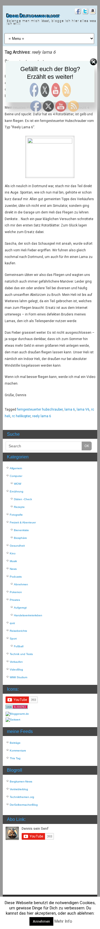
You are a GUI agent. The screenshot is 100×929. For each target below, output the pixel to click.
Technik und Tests (21, 654)
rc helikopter (21, 416)
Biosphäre (20, 537)
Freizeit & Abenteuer (23, 522)
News (13, 568)
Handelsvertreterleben (28, 615)
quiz (12, 623)
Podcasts (16, 576)
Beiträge (15, 742)
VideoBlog (16, 669)
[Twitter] (84, 12)
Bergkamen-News (21, 781)
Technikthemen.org (22, 796)
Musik (13, 561)
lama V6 (83, 409)
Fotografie (16, 514)
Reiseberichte (18, 630)
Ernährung (16, 491)
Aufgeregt (20, 607)
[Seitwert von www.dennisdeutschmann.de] (13, 719)
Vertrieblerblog (19, 789)
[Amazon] (92, 12)
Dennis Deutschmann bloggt (33, 16)
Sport (13, 638)
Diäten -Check (23, 499)
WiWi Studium (18, 677)
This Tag (15, 758)
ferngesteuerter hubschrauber (40, 409)
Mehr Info (63, 921)
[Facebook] (77, 12)
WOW (17, 483)
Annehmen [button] (41, 921)
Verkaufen (16, 661)
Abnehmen (21, 584)
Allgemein (16, 468)
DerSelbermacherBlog (24, 804)
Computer (16, 475)
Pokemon (16, 592)
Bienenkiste (21, 530)
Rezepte (19, 506)
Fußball (18, 646)
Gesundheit (17, 545)
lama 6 (69, 409)
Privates (15, 599)
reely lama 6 (41, 416)
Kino (13, 553)
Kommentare (18, 750)
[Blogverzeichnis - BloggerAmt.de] (17, 713)
